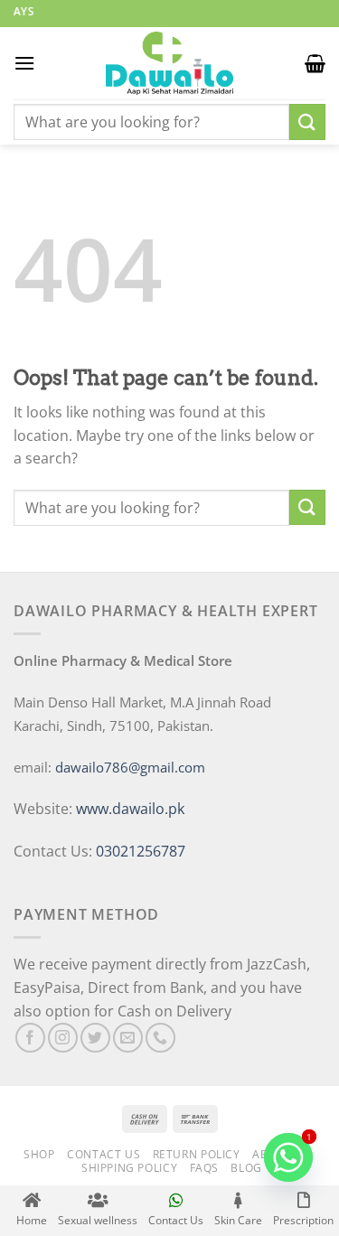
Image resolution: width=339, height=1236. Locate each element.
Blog (246, 1167)
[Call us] (160, 1038)
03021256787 (140, 851)
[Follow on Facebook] (30, 1038)
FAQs (204, 1167)
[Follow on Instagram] (63, 1038)
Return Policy (196, 1154)
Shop (39, 1154)
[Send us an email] (128, 1038)
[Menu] (24, 63)
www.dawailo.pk (128, 809)
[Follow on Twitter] (95, 1038)
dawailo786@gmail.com (130, 767)
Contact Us (103, 1154)
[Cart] (315, 63)
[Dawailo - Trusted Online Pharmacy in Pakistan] (170, 63)
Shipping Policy (129, 1167)
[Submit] (307, 121)
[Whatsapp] (288, 1157)
